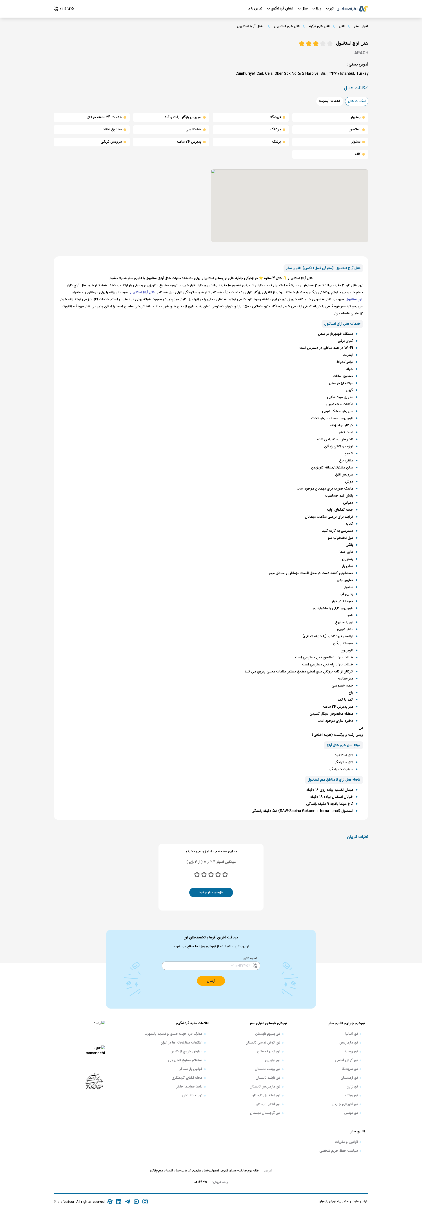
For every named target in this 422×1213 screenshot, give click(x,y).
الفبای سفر (361, 26)
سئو (346, 1201)
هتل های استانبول (287, 26)
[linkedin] (118, 1201)
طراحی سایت (359, 1201)
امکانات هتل (357, 101)
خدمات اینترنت (330, 101)
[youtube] (136, 1201)
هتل (342, 26)
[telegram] (127, 1201)
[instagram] (145, 1201)
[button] (211, 981)
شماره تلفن (250, 958)
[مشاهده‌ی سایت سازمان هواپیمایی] (94, 1080)
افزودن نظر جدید (211, 892)
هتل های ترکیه (319, 26)
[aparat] (110, 1201)
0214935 (200, 1182)
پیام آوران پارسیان (330, 1201)
